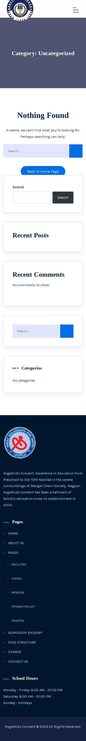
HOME (13, 533)
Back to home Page (43, 171)
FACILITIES (18, 564)
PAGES (13, 553)
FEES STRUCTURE (22, 642)
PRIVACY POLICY (22, 606)
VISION (16, 578)
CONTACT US (18, 661)
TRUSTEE (17, 621)
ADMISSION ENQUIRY (25, 633)
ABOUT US (16, 543)
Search (18, 187)
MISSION (17, 592)
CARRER (14, 652)
